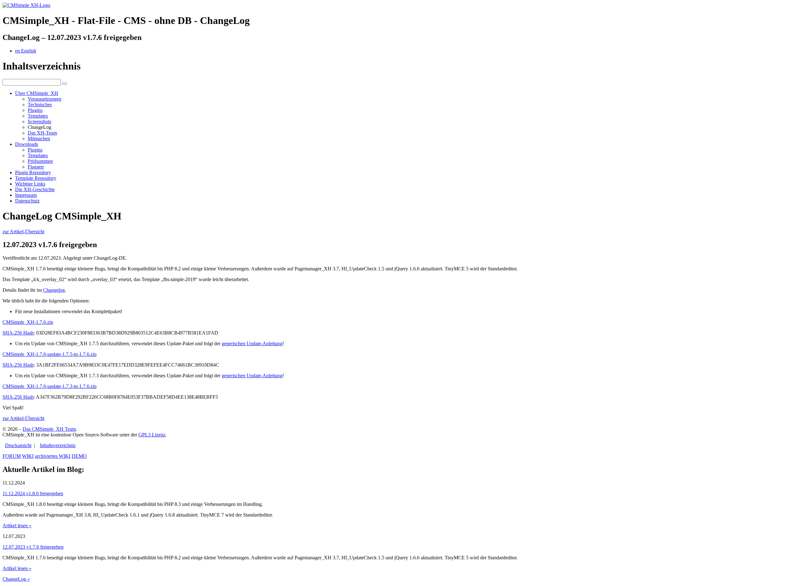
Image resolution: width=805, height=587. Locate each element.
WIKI (28, 456)
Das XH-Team (42, 133)
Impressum (26, 195)
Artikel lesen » (17, 525)
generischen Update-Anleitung (252, 343)
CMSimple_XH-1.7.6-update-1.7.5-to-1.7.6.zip (50, 354)
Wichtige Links (30, 183)
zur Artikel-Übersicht (23, 231)
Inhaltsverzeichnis (57, 445)
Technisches (40, 104)
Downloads (26, 144)
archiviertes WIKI (52, 456)
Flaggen (36, 166)
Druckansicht (18, 445)
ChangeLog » (16, 579)
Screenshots (39, 121)
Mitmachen (39, 138)
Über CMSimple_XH (36, 93)
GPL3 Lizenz (151, 434)
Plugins (35, 110)
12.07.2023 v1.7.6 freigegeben (33, 547)
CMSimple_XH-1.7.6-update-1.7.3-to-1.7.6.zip (50, 386)
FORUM (12, 456)
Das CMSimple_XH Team (49, 429)
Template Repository (35, 178)
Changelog (54, 290)
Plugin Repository (33, 172)
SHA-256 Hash (18, 332)
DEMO (79, 456)
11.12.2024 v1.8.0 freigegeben (33, 493)
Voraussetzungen (44, 99)
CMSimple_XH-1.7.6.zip (28, 322)
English (25, 50)
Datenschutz (27, 200)
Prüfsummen (40, 161)
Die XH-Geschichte (35, 189)
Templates (38, 116)
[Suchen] (64, 84)
